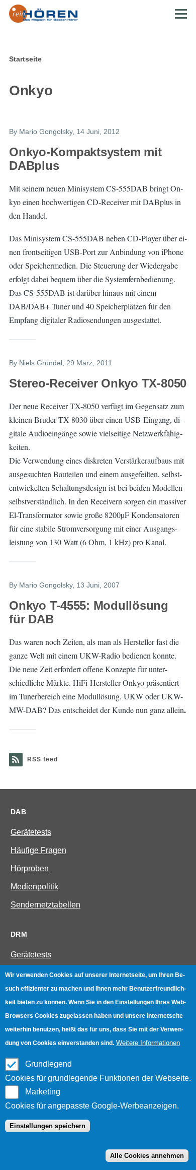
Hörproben (30, 868)
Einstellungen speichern (47, 1126)
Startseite (25, 59)
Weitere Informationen (148, 1043)
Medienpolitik (34, 886)
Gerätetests (31, 832)
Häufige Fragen (38, 850)
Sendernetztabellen (45, 904)
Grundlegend (48, 1064)
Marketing (42, 1091)
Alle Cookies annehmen (147, 1155)
